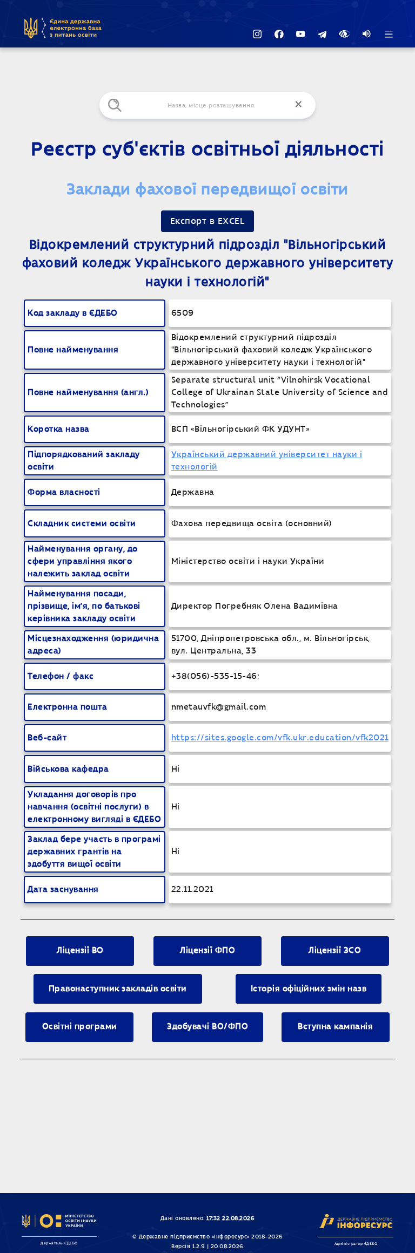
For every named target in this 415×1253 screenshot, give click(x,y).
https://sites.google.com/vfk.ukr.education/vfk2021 (280, 738)
